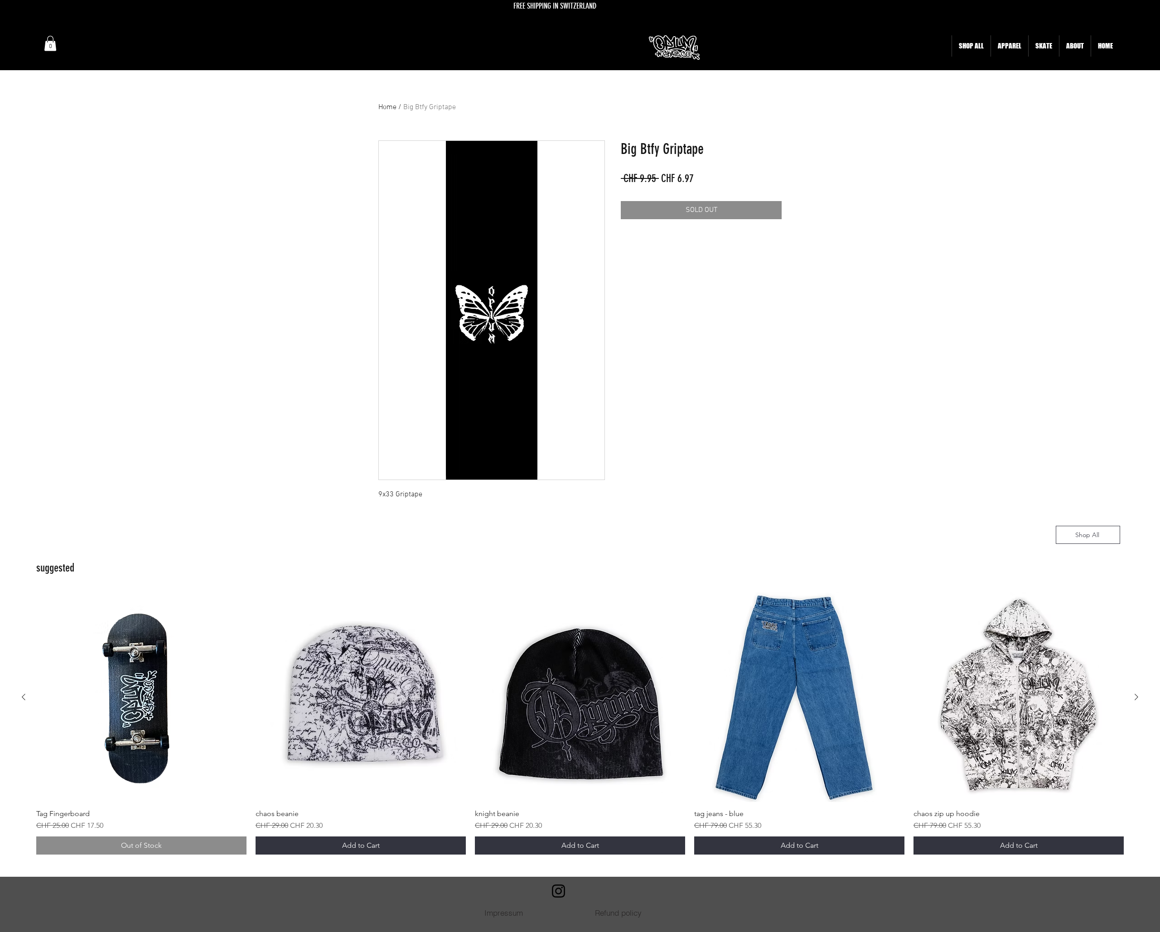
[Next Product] (1136, 697)
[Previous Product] (23, 697)
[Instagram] (558, 891)
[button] (50, 43)
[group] (580, 723)
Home (387, 107)
